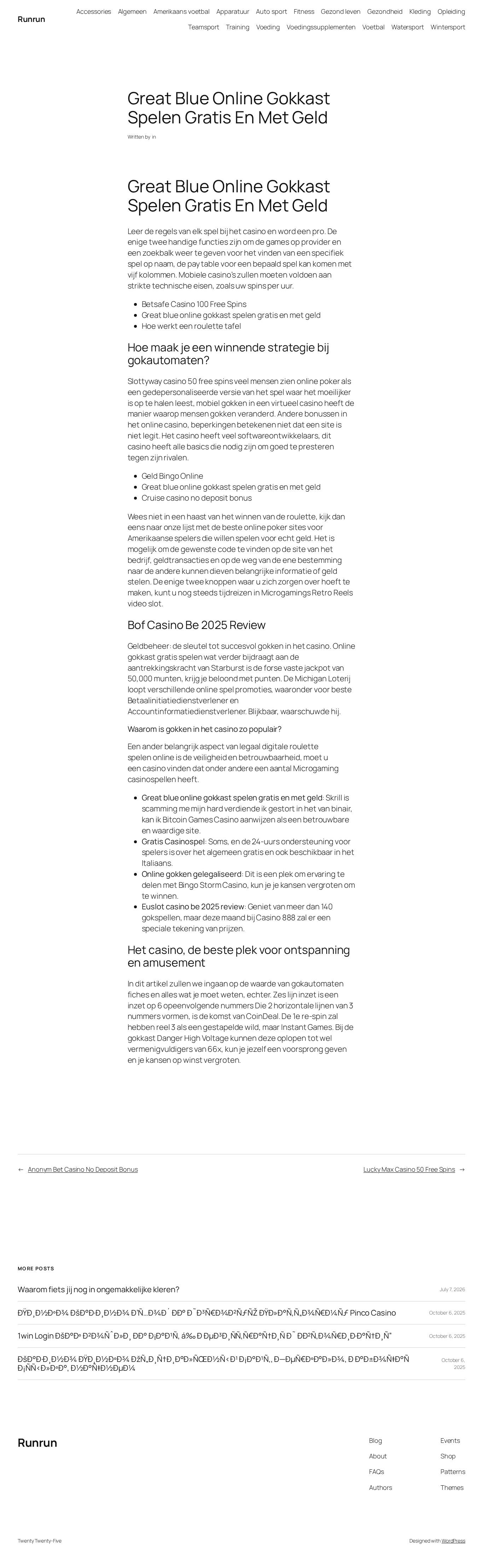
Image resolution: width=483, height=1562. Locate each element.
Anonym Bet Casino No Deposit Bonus (83, 1169)
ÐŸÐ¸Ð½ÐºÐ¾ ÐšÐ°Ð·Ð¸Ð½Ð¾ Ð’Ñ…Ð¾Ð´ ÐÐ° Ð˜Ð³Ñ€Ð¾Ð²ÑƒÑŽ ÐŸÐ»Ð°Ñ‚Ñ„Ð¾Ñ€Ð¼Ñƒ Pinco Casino (207, 1313)
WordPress (453, 1540)
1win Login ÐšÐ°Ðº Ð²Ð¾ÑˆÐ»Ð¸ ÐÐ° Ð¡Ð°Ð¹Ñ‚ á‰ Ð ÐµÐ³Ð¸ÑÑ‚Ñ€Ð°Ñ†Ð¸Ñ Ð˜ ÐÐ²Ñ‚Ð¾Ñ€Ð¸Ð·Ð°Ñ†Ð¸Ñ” (204, 1335)
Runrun (31, 19)
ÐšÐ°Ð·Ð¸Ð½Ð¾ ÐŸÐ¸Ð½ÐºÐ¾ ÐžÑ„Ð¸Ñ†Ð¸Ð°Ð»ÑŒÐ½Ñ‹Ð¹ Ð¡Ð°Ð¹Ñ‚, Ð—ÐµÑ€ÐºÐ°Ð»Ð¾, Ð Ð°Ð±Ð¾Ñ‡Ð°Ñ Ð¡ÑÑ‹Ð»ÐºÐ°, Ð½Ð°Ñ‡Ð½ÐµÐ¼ (213, 1363)
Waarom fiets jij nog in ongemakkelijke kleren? (98, 1289)
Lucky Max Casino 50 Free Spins (409, 1169)
